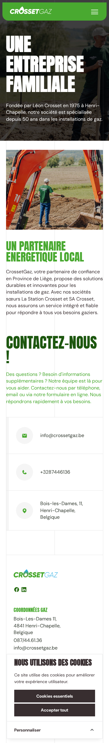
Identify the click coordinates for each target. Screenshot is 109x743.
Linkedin (24, 590)
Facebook (17, 590)
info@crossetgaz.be (62, 435)
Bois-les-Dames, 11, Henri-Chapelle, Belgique (61, 510)
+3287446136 (55, 472)
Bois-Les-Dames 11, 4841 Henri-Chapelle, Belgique (37, 626)
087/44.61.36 (28, 640)
